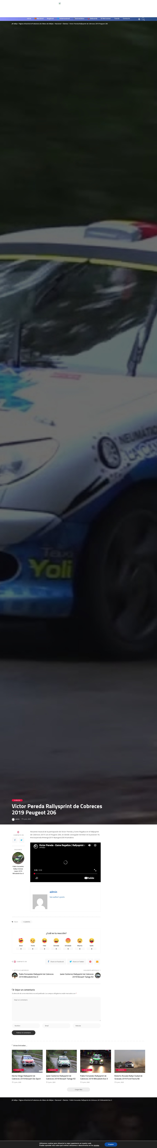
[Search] (143, 19)
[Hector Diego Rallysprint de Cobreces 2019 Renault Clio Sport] (27, 1061)
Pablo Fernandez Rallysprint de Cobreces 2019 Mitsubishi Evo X (94, 1077)
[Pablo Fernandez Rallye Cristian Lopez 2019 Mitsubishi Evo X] (18, 858)
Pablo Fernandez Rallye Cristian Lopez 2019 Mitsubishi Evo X (18, 870)
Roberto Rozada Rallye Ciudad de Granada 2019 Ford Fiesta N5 (128, 1077)
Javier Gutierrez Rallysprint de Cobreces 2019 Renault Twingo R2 (61, 1077)
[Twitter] (21, 840)
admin (17, 819)
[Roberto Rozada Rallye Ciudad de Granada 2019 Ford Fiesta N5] (129, 1061)
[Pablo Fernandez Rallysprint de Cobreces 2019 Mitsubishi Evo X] (95, 1061)
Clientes (17, 800)
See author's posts (57, 897)
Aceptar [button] (111, 1144)
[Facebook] (15, 840)
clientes (27, 922)
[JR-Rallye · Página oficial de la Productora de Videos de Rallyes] (78, 8)
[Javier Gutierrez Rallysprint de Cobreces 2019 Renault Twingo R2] (61, 1061)
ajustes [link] (96, 1145)
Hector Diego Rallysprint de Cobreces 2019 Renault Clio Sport (26, 1077)
